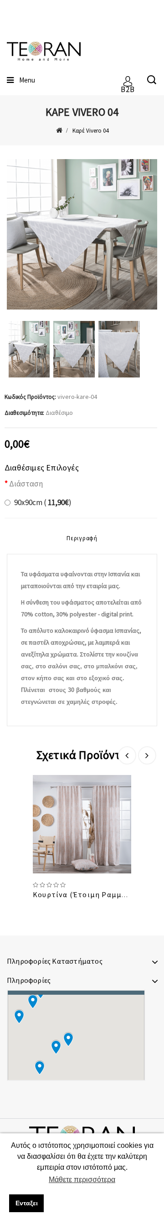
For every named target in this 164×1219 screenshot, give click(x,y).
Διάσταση (26, 484)
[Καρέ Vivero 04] (82, 234)
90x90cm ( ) (43, 502)
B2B (127, 86)
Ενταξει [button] (26, 1203)
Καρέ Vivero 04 (90, 130)
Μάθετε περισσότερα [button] (82, 1179)
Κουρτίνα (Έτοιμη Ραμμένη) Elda (94, 894)
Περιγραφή (82, 538)
